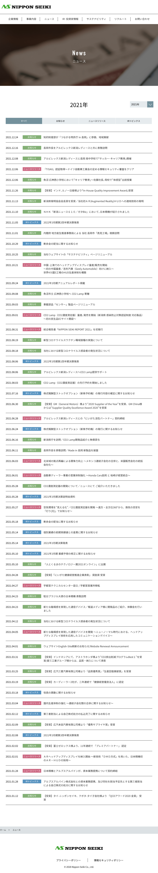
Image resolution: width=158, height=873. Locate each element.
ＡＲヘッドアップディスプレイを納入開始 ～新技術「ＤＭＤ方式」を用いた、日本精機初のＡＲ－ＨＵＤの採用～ (93, 758)
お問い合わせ (142, 19)
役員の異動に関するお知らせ (60, 692)
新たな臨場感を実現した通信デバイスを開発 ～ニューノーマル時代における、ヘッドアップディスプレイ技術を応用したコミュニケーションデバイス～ (93, 633)
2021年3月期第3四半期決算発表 (61, 735)
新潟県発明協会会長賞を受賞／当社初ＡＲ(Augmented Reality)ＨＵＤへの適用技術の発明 (94, 201)
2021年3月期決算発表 (56, 543)
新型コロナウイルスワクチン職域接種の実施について (73, 340)
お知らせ (60, 120)
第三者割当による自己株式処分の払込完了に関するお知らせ (77, 714)
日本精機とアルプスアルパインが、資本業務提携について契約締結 (81, 771)
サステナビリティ (96, 19)
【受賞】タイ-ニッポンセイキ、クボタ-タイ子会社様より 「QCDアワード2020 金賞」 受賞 (93, 797)
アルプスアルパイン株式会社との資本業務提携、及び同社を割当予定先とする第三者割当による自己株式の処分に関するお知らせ (93, 783)
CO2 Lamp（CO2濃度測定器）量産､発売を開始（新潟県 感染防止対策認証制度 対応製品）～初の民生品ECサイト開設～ (93, 317)
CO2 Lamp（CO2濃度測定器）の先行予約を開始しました (75, 382)
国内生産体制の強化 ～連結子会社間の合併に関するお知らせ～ (78, 703)
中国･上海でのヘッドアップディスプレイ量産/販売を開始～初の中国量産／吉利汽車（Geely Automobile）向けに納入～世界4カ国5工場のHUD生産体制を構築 (79, 268)
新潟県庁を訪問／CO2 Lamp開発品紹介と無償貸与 (72, 439)
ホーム (3, 829)
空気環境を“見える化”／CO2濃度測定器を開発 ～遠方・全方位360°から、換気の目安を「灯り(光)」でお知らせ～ (92, 509)
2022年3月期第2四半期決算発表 (61, 222)
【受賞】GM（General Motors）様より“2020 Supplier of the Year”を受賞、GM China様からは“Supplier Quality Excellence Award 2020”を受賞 (93, 405)
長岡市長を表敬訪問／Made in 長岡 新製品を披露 (71, 450)
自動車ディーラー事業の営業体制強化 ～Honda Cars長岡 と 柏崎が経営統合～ (87, 475)
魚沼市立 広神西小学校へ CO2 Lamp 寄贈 (66, 294)
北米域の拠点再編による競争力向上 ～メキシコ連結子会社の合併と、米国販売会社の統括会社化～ (93, 462)
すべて (24, 120)
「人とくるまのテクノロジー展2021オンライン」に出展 (75, 564)
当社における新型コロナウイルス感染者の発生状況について (77, 351)
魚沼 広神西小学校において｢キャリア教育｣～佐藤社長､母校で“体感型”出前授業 (88, 180)
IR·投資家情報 (70, 19)
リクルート (120, 19)
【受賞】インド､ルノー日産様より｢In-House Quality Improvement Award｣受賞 (88, 190)
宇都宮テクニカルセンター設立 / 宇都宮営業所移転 (72, 585)
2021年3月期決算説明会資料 (59, 496)
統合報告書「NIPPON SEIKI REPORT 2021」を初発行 (73, 329)
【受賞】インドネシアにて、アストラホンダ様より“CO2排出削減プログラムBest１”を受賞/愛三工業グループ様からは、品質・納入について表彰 (93, 658)
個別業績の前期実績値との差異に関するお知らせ (71, 532)
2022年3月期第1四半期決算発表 (61, 361)
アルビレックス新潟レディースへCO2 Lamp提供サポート (75, 372)
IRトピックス (133, 120)
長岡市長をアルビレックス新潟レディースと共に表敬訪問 (75, 148)
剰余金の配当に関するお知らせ (61, 244)
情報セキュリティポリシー (108, 860)
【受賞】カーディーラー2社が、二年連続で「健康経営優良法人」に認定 (84, 682)
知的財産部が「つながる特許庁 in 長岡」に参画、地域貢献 (76, 137)
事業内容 (31, 19)
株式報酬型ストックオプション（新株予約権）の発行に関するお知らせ (83, 429)
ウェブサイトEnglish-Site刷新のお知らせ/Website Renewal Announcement (86, 646)
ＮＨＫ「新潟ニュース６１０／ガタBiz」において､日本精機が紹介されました (87, 212)
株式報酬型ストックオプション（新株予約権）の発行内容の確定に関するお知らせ (89, 393)
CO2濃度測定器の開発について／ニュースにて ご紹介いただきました (82, 486)
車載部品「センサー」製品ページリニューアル (69, 304)
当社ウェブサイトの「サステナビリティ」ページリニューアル (78, 254)
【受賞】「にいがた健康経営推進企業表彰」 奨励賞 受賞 (74, 575)
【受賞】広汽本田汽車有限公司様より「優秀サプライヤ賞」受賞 (79, 724)
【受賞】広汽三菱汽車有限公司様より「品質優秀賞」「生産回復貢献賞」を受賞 (87, 671)
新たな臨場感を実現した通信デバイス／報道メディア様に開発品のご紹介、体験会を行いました (93, 608)
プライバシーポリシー (68, 860)
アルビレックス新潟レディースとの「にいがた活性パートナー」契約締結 (84, 418)
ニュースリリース (97, 120)
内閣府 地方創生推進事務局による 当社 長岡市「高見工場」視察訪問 (81, 233)
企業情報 (13, 19)
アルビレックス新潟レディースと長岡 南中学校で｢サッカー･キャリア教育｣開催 (87, 158)
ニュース (49, 19)
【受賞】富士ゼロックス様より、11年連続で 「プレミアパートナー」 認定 (85, 746)
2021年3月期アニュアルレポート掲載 (64, 283)
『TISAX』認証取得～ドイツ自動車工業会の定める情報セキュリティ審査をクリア (89, 169)
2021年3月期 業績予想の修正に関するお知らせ (70, 553)
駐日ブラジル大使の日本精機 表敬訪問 (65, 596)
